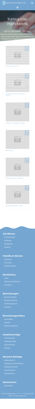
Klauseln (7, 348)
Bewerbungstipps (10, 297)
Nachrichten (8, 385)
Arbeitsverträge (9, 338)
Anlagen (7, 322)
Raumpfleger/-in (10, 370)
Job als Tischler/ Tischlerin (14, 178)
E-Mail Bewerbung (10, 303)
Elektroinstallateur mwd (14, 205)
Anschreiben (8, 319)
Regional (7, 247)
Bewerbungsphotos (11, 325)
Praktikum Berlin (10, 266)
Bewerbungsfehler (10, 300)
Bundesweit (8, 244)
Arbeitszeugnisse (10, 341)
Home (6, 278)
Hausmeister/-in (9, 373)
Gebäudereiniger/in (11, 366)
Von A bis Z (8, 262)
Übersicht (7, 307)
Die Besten (8, 240)
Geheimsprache (9, 344)
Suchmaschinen (9, 237)
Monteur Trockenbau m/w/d (15, 123)
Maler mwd (9, 150)
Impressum (8, 285)
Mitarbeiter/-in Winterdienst (13, 363)
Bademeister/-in (9, 360)
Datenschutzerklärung (12, 281)
